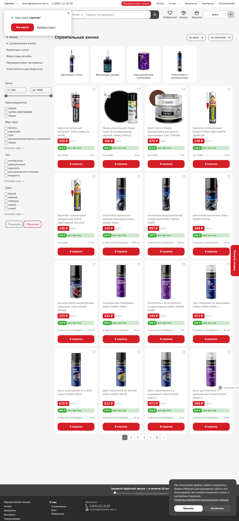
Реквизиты (57, 513)
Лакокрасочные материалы (24, 62)
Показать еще (13, 148)
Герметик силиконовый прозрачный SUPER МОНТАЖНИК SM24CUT (72, 219)
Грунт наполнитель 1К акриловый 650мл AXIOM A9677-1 (163, 394)
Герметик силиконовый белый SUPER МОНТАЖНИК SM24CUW (209, 131)
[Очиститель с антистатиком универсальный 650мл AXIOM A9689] (166, 281)
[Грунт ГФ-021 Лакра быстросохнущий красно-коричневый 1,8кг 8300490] (166, 107)
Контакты (208, 3)
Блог (54, 510)
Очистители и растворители (24, 69)
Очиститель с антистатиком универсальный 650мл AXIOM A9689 (166, 306)
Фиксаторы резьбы (19, 56)
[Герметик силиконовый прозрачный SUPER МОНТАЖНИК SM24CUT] (76, 194)
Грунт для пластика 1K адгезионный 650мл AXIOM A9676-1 (209, 394)
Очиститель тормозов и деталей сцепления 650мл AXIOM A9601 (119, 219)
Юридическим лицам (136, 3)
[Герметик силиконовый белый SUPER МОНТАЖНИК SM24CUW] (211, 107)
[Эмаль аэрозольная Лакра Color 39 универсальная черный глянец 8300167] (121, 107)
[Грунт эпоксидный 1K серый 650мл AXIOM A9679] (76, 369)
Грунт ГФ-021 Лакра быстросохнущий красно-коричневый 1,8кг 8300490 (164, 131)
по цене (194, 37)
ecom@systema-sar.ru (35, 3)
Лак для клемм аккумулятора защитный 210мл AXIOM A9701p (76, 306)
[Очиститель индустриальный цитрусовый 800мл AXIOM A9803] (166, 194)
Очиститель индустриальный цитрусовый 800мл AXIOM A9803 (165, 219)
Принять (188, 508)
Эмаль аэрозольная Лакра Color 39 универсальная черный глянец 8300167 (119, 131)
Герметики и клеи (17, 49)
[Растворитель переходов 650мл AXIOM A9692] (121, 281)
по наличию (218, 37)
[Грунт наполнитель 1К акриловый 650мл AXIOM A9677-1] (166, 369)
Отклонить (217, 508)
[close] (237, 387)
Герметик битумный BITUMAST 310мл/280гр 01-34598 (74, 131)
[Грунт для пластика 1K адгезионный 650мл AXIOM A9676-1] (211, 369)
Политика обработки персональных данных (201, 499)
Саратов (9, 3)
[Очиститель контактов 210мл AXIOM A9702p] (211, 194)
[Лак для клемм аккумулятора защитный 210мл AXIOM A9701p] (76, 281)
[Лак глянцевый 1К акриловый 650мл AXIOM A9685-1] (211, 281)
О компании (58, 506)
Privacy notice (229, 388)
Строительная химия (22, 43)
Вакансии (191, 3)
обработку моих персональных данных (155, 493)
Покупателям (227, 3)
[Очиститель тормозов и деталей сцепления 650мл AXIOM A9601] (121, 194)
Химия (13, 37)
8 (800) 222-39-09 (62, 3)
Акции (160, 3)
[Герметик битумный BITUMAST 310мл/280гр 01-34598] (76, 107)
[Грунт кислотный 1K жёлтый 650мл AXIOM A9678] (121, 369)
